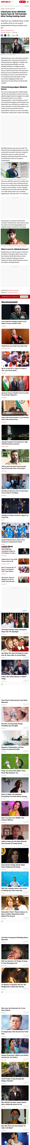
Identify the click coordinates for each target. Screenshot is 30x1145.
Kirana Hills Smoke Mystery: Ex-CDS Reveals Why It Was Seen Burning (15, 418)
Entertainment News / (10, 6)
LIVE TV (23, 2)
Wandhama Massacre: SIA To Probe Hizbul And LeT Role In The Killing (15, 492)
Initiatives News (5, 446)
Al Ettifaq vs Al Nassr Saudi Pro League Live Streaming (15, 516)
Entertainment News (5, 32)
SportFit (3, 544)
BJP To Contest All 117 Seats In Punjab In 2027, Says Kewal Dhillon (14, 369)
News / (2, 6)
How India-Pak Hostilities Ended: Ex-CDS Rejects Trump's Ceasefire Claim (14, 322)
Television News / (20, 6)
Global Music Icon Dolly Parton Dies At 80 (14, 346)
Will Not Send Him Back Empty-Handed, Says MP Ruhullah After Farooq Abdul (14, 467)
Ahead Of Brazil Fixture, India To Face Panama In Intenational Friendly (13, 541)
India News (4, 373)
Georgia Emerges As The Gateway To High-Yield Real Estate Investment (15, 443)
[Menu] (28, 2)
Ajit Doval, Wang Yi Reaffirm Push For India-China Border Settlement (15, 394)
